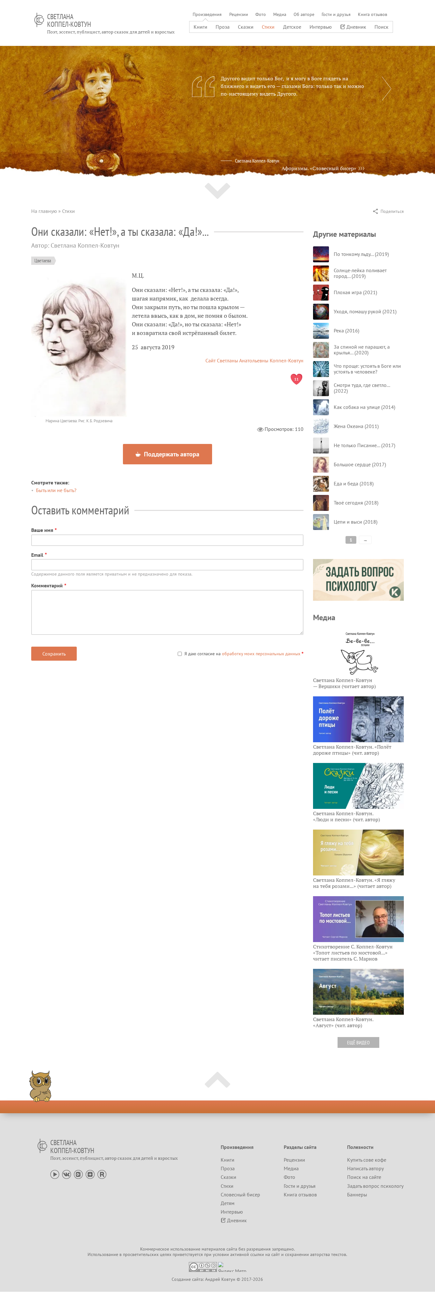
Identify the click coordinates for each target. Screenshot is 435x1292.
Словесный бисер (240, 1194)
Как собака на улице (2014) (364, 407)
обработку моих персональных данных (261, 654)
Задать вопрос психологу (375, 1186)
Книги (200, 27)
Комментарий (47, 585)
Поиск (381, 27)
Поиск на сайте (364, 1177)
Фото (260, 14)
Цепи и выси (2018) (355, 522)
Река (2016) (346, 330)
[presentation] (386, 88)
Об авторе (304, 14)
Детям (227, 1203)
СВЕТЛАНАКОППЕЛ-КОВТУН (69, 20)
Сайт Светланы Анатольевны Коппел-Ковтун (254, 360)
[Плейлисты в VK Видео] (78, 1174)
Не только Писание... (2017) (364, 445)
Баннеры (357, 1194)
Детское (292, 27)
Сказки (245, 27)
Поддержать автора (170, 454)
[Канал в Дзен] (90, 1174)
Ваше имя (42, 530)
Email (37, 555)
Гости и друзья (336, 14)
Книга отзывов (372, 14)
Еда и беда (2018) (354, 483)
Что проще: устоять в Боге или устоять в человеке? (367, 369)
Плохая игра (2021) (355, 292)
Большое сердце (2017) (360, 464)
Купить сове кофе (366, 1160)
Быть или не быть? (56, 490)
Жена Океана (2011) (356, 426)
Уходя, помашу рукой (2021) (365, 311)
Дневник (356, 27)
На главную (44, 211)
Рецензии (238, 14)
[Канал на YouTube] (54, 1174)
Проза (223, 27)
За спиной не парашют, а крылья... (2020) (362, 350)
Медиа (279, 14)
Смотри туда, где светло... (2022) (362, 388)
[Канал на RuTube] (101, 1174)
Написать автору (365, 1168)
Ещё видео (358, 1042)
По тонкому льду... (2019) (361, 254)
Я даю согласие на (242, 654)
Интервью (321, 27)
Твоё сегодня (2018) (356, 502)
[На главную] (39, 20)
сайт (275, 1254)
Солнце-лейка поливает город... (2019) (360, 273)
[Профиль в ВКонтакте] (66, 1174)
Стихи (268, 27)
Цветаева (42, 260)
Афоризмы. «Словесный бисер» (319, 168)
